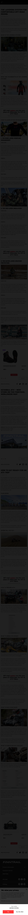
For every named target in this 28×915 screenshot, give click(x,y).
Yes (8, 912)
